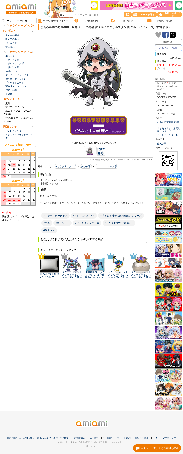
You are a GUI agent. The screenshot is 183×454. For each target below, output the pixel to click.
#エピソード (63, 222)
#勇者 (46, 222)
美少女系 (86, 166)
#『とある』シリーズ (87, 222)
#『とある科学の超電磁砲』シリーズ (121, 215)
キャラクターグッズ (65, 166)
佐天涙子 (161, 143)
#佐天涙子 (49, 230)
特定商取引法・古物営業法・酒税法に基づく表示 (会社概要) (38, 437)
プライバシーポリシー (164, 437)
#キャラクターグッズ (55, 215)
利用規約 (107, 437)
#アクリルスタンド (84, 215)
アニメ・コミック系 (106, 166)
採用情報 (94, 437)
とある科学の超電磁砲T (168, 123)
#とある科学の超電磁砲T (119, 222)
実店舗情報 (79, 437)
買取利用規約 (142, 437)
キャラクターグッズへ (20, 25)
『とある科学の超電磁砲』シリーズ (168, 129)
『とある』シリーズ (167, 135)
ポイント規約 (124, 437)
